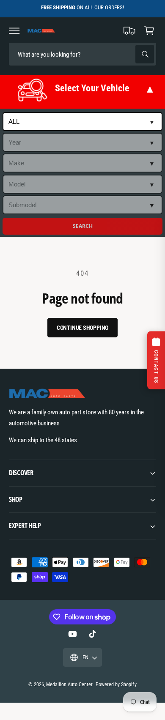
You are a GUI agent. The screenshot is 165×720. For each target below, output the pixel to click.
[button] (14, 30)
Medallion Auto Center (69, 684)
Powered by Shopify (116, 684)
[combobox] (68, 54)
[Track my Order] (129, 30)
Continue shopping (83, 327)
